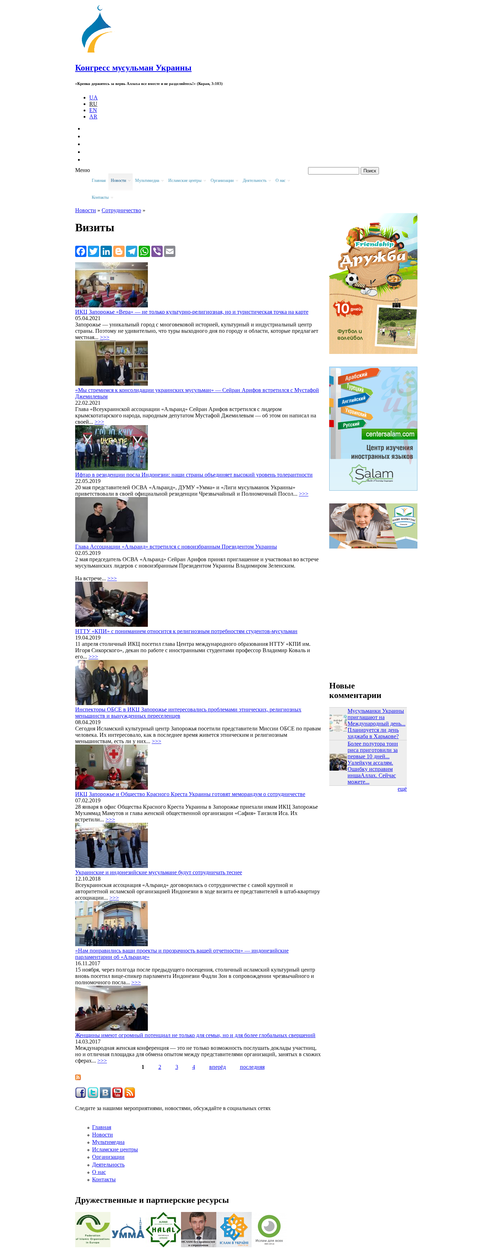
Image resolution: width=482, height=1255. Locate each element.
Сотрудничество (121, 210)
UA (93, 97)
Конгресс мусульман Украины (133, 67)
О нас (99, 1172)
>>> (104, 337)
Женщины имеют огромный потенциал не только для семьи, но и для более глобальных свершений (195, 1035)
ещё (402, 789)
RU (93, 104)
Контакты (104, 1179)
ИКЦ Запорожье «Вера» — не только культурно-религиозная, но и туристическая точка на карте (191, 312)
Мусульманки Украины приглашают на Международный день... (376, 717)
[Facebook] (80, 251)
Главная (99, 180)
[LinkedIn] (106, 251)
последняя (252, 1067)
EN (93, 110)
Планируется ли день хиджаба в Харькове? (373, 733)
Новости (85, 210)
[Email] (169, 251)
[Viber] (157, 251)
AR (93, 117)
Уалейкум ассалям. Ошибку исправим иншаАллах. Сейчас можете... (372, 772)
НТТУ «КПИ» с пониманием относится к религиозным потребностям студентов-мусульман (186, 631)
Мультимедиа (108, 1142)
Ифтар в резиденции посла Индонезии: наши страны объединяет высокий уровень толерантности (194, 475)
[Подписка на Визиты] (78, 1078)
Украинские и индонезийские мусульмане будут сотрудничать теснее (158, 872)
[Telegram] (131, 251)
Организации (108, 1157)
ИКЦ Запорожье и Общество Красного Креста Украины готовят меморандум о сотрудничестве (190, 794)
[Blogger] (119, 251)
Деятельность (108, 1165)
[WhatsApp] (144, 251)
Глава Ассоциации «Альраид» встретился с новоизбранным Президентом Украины (176, 547)
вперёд (217, 1067)
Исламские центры (115, 1149)
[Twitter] (93, 251)
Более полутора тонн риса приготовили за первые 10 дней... (373, 750)
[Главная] (100, 53)
